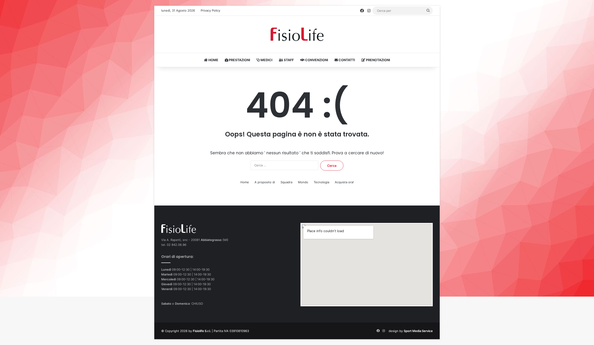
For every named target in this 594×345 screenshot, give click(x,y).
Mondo (303, 182)
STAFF (288, 60)
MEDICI (266, 60)
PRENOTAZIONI (377, 60)
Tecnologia (321, 182)
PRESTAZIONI (239, 60)
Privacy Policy (210, 10)
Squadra (286, 182)
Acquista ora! (344, 182)
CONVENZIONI (316, 60)
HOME (213, 60)
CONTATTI (346, 60)
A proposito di (265, 182)
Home (244, 182)
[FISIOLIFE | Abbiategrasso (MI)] (297, 34)
